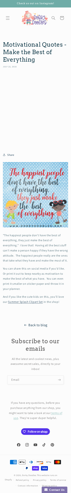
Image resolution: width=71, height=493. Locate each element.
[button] (7, 18)
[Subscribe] (59, 379)
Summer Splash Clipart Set (25, 302)
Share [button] (10, 155)
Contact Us (56, 489)
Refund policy (22, 480)
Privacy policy (39, 480)
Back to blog (37, 325)
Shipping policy (49, 485)
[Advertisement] (35, 109)
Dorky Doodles (29, 475)
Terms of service (58, 480)
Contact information (28, 485)
